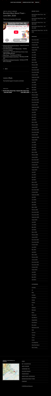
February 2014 (35, 257)
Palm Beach (34, 322)
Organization (34, 320)
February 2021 (35, 64)
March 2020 (34, 92)
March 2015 (34, 232)
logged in (11, 81)
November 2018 (35, 132)
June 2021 (34, 54)
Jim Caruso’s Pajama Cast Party (11, 56)
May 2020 (34, 87)
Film (33, 305)
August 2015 (34, 219)
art (32, 290)
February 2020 (35, 94)
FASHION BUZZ (25, 373)
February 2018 (35, 154)
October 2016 (35, 192)
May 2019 (34, 117)
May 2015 (34, 227)
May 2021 (34, 57)
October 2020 (35, 74)
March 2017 (34, 182)
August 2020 (34, 79)
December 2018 (35, 129)
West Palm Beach (35, 345)
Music (33, 312)
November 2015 (35, 214)
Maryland (34, 310)
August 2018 (34, 139)
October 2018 (35, 134)
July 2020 (34, 82)
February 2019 (35, 124)
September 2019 (35, 107)
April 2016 (34, 204)
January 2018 (35, 157)
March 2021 (34, 62)
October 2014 (35, 244)
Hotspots (34, 307)
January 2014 (35, 259)
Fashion (33, 302)
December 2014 (35, 239)
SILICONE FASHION (26, 371)
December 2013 (35, 262)
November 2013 (35, 264)
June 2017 (34, 174)
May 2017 (34, 177)
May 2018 (34, 147)
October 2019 (35, 104)
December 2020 (35, 69)
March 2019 (34, 122)
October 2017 (35, 164)
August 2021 (34, 49)
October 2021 (35, 44)
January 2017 (34, 187)
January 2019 (35, 127)
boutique (33, 295)
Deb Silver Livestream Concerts (11, 60)
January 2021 (34, 67)
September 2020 (35, 77)
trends (33, 340)
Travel (33, 337)
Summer (33, 332)
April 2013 (34, 279)
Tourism (33, 335)
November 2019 (35, 102)
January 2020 (35, 97)
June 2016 (34, 199)
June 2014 (34, 247)
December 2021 (35, 39)
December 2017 (35, 159)
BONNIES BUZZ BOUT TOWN (28, 2)
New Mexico (34, 317)
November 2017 (35, 162)
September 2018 (35, 137)
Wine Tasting (34, 347)
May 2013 (34, 277)
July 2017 (34, 172)
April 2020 (34, 89)
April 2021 (34, 59)
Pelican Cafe (18, 48)
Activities (34, 287)
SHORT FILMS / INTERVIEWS (15, 2)
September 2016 (35, 194)
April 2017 (34, 179)
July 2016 (34, 197)
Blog (6, 68)
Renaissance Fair (35, 327)
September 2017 (35, 167)
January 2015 (35, 237)
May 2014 (34, 249)
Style (33, 330)
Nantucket (34, 315)
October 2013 (35, 267)
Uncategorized (35, 342)
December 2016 (35, 189)
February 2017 (35, 184)
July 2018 (34, 142)
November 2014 (35, 242)
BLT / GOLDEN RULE (26, 363)
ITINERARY (37, 2)
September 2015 (35, 217)
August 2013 (34, 269)
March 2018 (34, 152)
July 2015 (34, 222)
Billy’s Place (6, 55)
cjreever (14, 11)
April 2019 (34, 119)
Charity (33, 300)
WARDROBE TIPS (26, 368)
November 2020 (35, 72)
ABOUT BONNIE (25, 366)
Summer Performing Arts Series (11, 45)
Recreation (34, 325)
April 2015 (34, 229)
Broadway (34, 297)
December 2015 (35, 212)
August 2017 (34, 169)
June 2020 (34, 84)
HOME (23, 361)
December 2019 (35, 99)
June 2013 (34, 274)
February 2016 (35, 209)
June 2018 (34, 144)
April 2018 (34, 149)
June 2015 (34, 224)
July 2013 (34, 272)
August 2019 (34, 109)
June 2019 (34, 114)
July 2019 (34, 112)
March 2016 (34, 207)
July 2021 (34, 52)
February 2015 (35, 234)
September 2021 (35, 47)
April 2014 (34, 252)
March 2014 (34, 254)
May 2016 (34, 202)
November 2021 (35, 42)
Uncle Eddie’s (6, 52)
